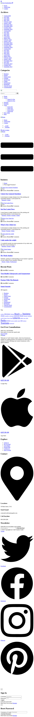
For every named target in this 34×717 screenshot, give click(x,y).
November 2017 (8, 63)
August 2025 (7, 30)
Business (6, 74)
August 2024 (7, 48)
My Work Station (7, 255)
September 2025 (8, 29)
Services (6, 102)
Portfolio (6, 104)
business (26, 313)
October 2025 (7, 27)
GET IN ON (5, 380)
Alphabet (12, 314)
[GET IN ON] (17, 377)
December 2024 (8, 42)
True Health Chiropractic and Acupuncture (15, 273)
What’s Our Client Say (8, 225)
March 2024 (7, 56)
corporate (16, 316)
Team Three (10, 110)
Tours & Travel (8, 86)
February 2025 (8, 39)
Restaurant (6, 84)
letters (11, 318)
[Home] (3, 117)
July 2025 (6, 32)
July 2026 (6, 17)
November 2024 (8, 44)
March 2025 (7, 38)
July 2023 (6, 62)
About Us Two (11, 101)
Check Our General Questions (11, 194)
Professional (7, 83)
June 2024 (6, 51)
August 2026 (7, 15)
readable (15, 320)
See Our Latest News (8, 209)
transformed (11, 323)
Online (6, 81)
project (8, 321)
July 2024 (6, 50)
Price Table (7, 113)
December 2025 (8, 24)
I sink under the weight (8, 240)
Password (3, 698)
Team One (10, 107)
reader (19, 320)
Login (6, 126)
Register (15, 703)
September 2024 (8, 47)
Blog (5, 114)
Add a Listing (5, 130)
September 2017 (8, 66)
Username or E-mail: (6, 712)
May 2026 (6, 20)
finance (5, 318)
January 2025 (7, 41)
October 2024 (7, 45)
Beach (16, 314)
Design (6, 75)
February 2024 (8, 57)
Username (3, 696)
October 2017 (7, 65)
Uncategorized (8, 87)
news (24, 318)
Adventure (7, 314)
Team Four (10, 111)
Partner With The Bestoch (9, 280)
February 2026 (8, 21)
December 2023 (8, 60)
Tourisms (5, 323)
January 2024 (7, 59)
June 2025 (6, 33)
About (5, 98)
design (21, 316)
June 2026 (6, 18)
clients (3, 316)
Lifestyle (16, 318)
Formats (6, 78)
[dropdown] (17, 175)
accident (2, 314)
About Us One (11, 99)
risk (21, 321)
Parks (3, 320)
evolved (2, 318)
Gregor (8, 318)
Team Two (10, 108)
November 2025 (8, 26)
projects (12, 320)
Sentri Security (6, 286)
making (21, 318)
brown (21, 314)
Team (5, 105)
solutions (24, 320)
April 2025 (7, 36)
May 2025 (6, 35)
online (27, 318)
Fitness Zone (7, 77)
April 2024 (7, 54)
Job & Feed (7, 80)
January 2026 (7, 23)
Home (5, 96)
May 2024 (6, 53)
